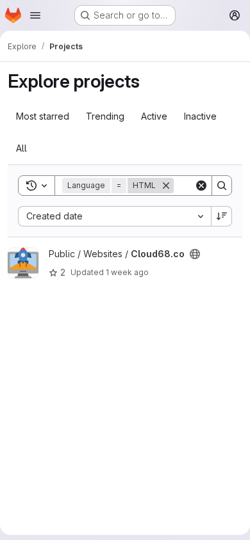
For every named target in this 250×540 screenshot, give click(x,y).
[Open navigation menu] (35, 15)
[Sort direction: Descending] (222, 216)
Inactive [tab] (200, 116)
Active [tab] (154, 116)
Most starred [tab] (42, 116)
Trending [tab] (105, 116)
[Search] (222, 185)
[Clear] (201, 185)
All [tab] (21, 148)
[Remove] (166, 185)
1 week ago (127, 272)
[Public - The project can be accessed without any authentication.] (195, 254)
